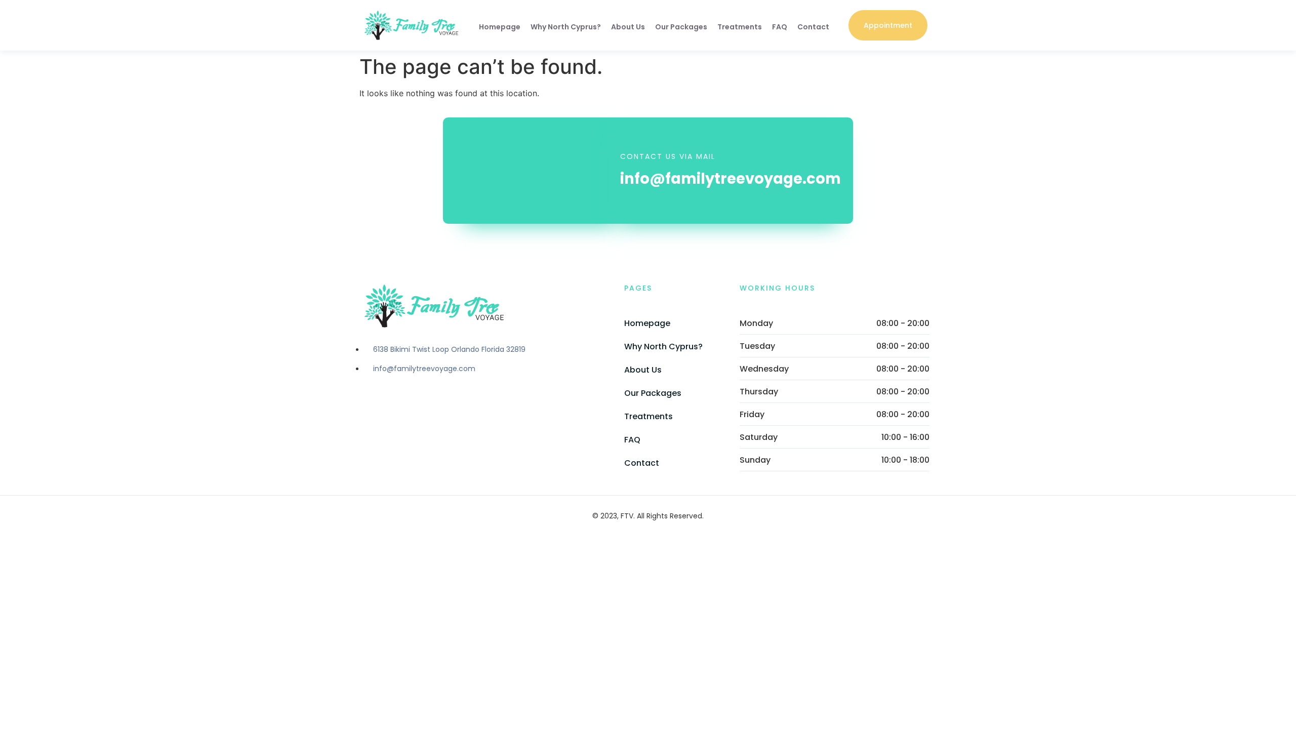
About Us (628, 27)
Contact (813, 27)
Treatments (739, 27)
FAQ (779, 27)
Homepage (499, 27)
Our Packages (681, 27)
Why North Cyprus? (566, 27)
